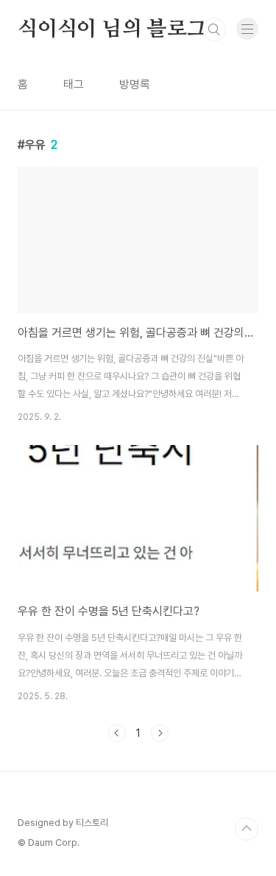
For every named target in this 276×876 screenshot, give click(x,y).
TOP (246, 829)
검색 (214, 29)
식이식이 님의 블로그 (112, 29)
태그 (73, 84)
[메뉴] (247, 29)
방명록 (134, 84)
